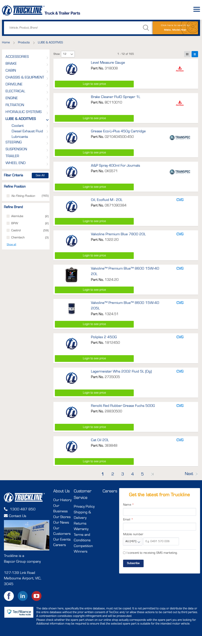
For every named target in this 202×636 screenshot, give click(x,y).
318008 (111, 68)
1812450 (112, 343)
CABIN (11, 71)
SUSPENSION (16, 149)
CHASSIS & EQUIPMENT (25, 77)
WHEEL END (16, 163)
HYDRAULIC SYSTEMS (24, 112)
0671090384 (115, 205)
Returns (80, 524)
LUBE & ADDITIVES (21, 119)
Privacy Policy (84, 507)
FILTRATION (15, 105)
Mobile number (133, 534)
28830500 (113, 411)
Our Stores (62, 517)
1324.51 (112, 314)
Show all (11, 244)
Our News (61, 523)
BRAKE (11, 64)
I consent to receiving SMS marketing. (152, 553)
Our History (62, 500)
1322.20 (112, 240)
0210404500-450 (119, 137)
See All (40, 175)
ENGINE (12, 98)
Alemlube (17, 216)
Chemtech (18, 237)
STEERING (14, 142)
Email (128, 519)
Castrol (16, 230)
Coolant (18, 126)
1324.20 (112, 280)
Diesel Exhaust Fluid (27, 131)
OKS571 (111, 171)
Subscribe (133, 563)
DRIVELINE (14, 84)
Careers (59, 545)
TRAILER (12, 156)
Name (128, 504)
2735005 (112, 377)
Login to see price (94, 84)
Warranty (81, 529)
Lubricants (20, 137)
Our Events (62, 540)
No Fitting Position (23, 196)
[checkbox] (8, 195)
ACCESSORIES (17, 57)
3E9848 (111, 445)
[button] (72, 54)
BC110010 (113, 102)
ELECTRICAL (15, 91)
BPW (14, 223)
